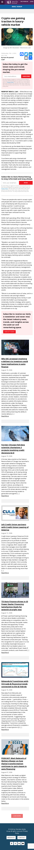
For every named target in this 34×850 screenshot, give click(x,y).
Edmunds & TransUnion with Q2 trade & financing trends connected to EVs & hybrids (14, 684)
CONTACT (21, 838)
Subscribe (26, 76)
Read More (5, 416)
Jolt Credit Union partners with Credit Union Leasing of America (15, 527)
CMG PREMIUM (24, 1)
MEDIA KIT (11, 838)
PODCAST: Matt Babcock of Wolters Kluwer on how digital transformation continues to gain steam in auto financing (14, 763)
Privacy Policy (10, 82)
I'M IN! (26, 182)
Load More (17, 816)
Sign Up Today (9, 332)
